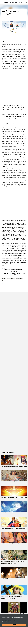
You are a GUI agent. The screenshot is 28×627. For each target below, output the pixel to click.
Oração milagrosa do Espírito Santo (9, 512)
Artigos (4, 278)
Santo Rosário (19, 278)
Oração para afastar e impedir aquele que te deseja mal (13, 528)
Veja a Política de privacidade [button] (8, 621)
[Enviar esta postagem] (2, 280)
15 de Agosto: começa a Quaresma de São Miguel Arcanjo (14, 613)
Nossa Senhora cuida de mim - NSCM (13, 2)
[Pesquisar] (26, 2)
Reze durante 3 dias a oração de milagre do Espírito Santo (14, 497)
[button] (2, 17)
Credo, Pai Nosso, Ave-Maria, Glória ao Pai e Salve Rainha (14, 466)
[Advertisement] (14, 86)
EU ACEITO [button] (14, 624)
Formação (13, 278)
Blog (8, 278)
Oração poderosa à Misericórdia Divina (9, 481)
